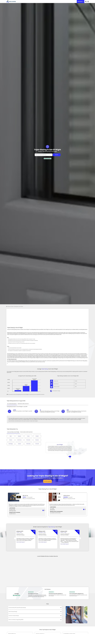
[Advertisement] (47, 318)
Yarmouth (37, 443)
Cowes (28, 436)
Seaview (19, 443)
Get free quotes (47, 481)
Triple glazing (45, 368)
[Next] (80, 538)
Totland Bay (28, 443)
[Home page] (6, 306)
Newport (19, 436)
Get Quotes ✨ (80, 1)
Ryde (11, 436)
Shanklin (37, 436)
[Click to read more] (7, 363)
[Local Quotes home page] (11, 1)
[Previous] (15, 538)
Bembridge (11, 443)
